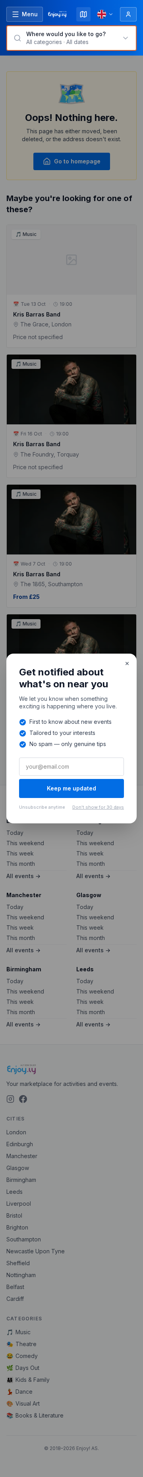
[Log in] (128, 14)
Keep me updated (71, 788)
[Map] (83, 14)
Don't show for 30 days (98, 807)
